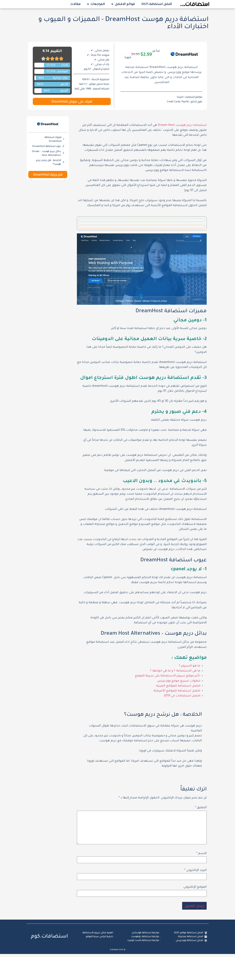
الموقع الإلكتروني (195, 887)
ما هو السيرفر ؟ (189, 666)
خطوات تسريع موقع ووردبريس (178, 681)
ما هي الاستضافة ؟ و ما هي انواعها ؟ (175, 671)
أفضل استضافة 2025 (156, 4)
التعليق (201, 807)
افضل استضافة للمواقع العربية (178, 686)
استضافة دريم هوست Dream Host (182, 125)
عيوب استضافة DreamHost (46, 146)
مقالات (75, 4)
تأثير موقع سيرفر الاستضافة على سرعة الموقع (167, 676)
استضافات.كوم (49, 937)
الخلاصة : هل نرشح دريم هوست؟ (48, 162)
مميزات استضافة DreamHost (53, 139)
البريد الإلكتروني (195, 870)
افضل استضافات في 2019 (182, 696)
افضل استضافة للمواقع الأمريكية (176, 691)
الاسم (201, 853)
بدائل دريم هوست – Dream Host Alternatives (46, 153)
